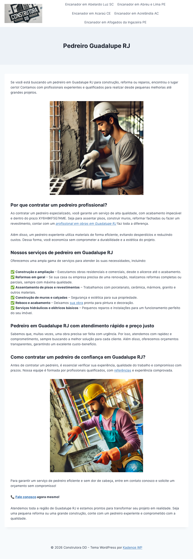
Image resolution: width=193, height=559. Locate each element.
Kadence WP (132, 547)
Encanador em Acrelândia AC (136, 13)
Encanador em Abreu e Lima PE (141, 4)
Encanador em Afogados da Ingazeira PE (115, 22)
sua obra (76, 303)
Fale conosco (25, 497)
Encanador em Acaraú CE (91, 13)
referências (122, 370)
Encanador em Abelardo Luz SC (89, 4)
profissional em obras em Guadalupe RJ (86, 223)
